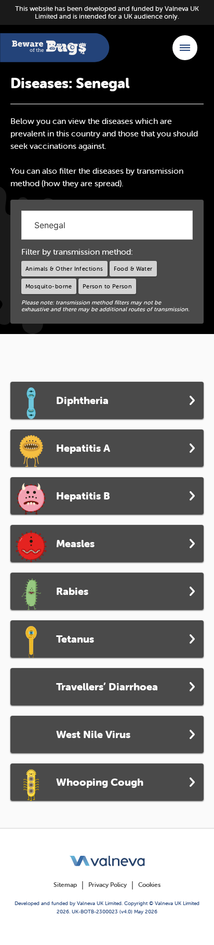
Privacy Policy (107, 884)
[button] (184, 47)
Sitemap (65, 884)
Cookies (149, 884)
